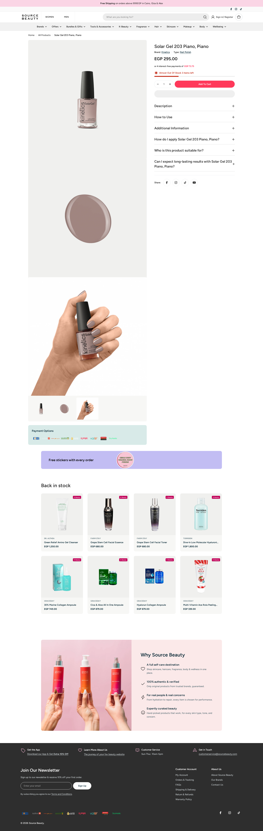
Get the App (33, 749)
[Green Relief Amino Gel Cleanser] (62, 514)
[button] (194, 94)
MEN (66, 17)
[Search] (205, 17)
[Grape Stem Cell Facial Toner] (155, 514)
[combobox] (156, 17)
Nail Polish (185, 52)
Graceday (49, 601)
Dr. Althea (49, 538)
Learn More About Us (95, 749)
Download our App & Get (47, 754)
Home (31, 35)
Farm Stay (96, 538)
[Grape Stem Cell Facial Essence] (108, 514)
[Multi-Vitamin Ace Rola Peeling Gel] (201, 577)
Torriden (187, 538)
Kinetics (165, 52)
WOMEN (49, 17)
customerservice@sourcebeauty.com (218, 754)
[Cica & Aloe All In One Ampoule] (108, 577)
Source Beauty (36, 823)
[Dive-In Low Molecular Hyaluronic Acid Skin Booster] (201, 514)
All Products (44, 35)
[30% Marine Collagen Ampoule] (62, 577)
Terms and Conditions (61, 794)
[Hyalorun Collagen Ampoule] (155, 577)
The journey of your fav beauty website (104, 754)
